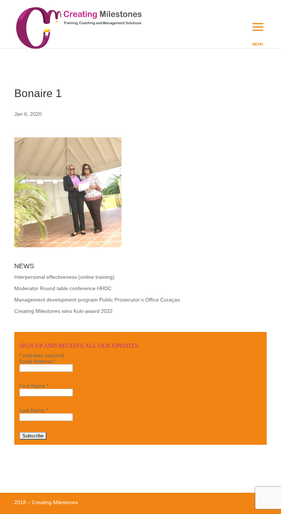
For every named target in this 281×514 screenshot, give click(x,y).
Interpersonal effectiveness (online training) (64, 277)
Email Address (37, 361)
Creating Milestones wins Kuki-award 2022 (63, 311)
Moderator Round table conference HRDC (63, 288)
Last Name (33, 410)
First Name (33, 386)
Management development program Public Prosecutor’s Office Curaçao (97, 300)
